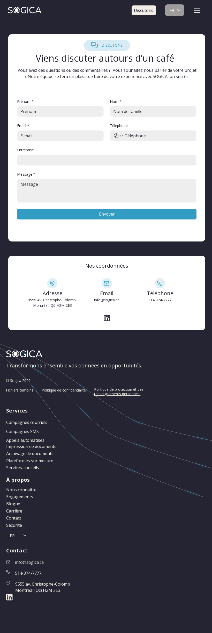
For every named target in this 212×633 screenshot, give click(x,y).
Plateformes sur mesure (29, 461)
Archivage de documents (30, 453)
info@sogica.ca (106, 299)
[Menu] (197, 10)
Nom (116, 101)
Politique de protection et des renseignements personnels (118, 391)
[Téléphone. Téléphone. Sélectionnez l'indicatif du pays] (118, 136)
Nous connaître (21, 490)
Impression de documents (31, 446)
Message (26, 174)
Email (23, 125)
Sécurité (14, 525)
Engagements (19, 497)
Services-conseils (22, 468)
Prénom (25, 101)
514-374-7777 (28, 573)
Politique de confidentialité (64, 390)
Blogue (13, 504)
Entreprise (25, 149)
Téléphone (119, 125)
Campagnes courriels (26, 422)
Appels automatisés (25, 440)
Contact (13, 518)
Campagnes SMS (22, 431)
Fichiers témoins (19, 390)
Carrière (14, 511)
